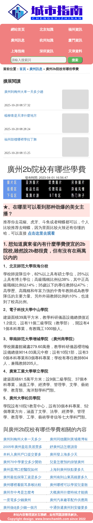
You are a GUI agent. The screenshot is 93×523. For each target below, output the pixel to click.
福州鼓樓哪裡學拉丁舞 (20, 139)
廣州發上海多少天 (63, 454)
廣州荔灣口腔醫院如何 (20, 469)
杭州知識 (46, 40)
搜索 (75, 59)
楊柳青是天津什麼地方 (20, 115)
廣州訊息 (18, 40)
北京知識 (46, 29)
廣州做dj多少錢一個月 (20, 507)
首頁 (22, 68)
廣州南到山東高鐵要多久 (69, 476)
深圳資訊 (46, 50)
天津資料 (75, 50)
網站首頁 (18, 29)
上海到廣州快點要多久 (67, 469)
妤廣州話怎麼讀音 (63, 446)
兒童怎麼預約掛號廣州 (67, 461)
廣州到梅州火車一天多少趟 (23, 91)
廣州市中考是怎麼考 (18, 492)
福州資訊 (75, 29)
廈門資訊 (75, 40)
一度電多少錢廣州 (17, 499)
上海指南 (18, 50)
